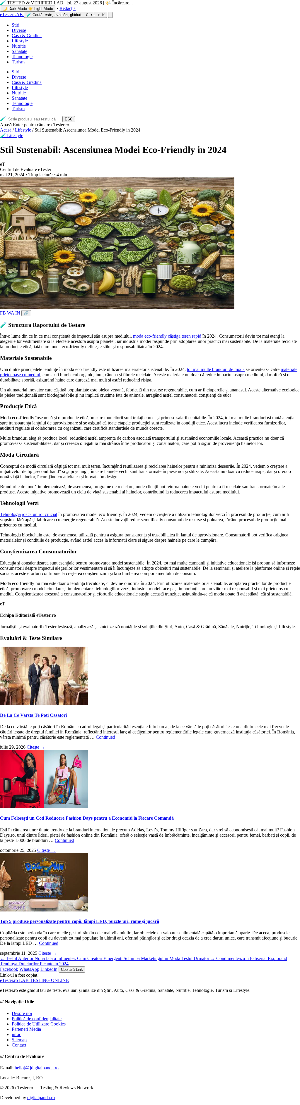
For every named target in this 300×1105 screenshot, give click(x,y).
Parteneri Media (26, 1029)
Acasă (5, 129)
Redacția (67, 8)
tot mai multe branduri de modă (216, 369)
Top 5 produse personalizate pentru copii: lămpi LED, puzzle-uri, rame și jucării (79, 921)
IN (18, 312)
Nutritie (19, 46)
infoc (16, 1034)
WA (11, 312)
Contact (19, 1044)
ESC (69, 119)
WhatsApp (29, 969)
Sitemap (19, 1039)
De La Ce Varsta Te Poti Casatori (33, 715)
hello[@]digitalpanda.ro (37, 1067)
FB (3, 312)
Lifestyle (20, 40)
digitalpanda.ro (41, 1097)
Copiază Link (72, 969)
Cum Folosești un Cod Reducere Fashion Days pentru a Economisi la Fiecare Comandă (87, 818)
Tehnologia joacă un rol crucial (28, 514)
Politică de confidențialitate (37, 1018)
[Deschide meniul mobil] (110, 15)
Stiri (15, 25)
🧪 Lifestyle (11, 135)
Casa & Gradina (27, 35)
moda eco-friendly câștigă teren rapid (167, 336)
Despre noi (22, 1013)
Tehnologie (22, 56)
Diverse (19, 30)
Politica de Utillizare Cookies (39, 1023)
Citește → (36, 747)
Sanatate (19, 51)
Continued (105, 737)
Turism (18, 61)
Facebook (9, 969)
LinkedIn (48, 969)
